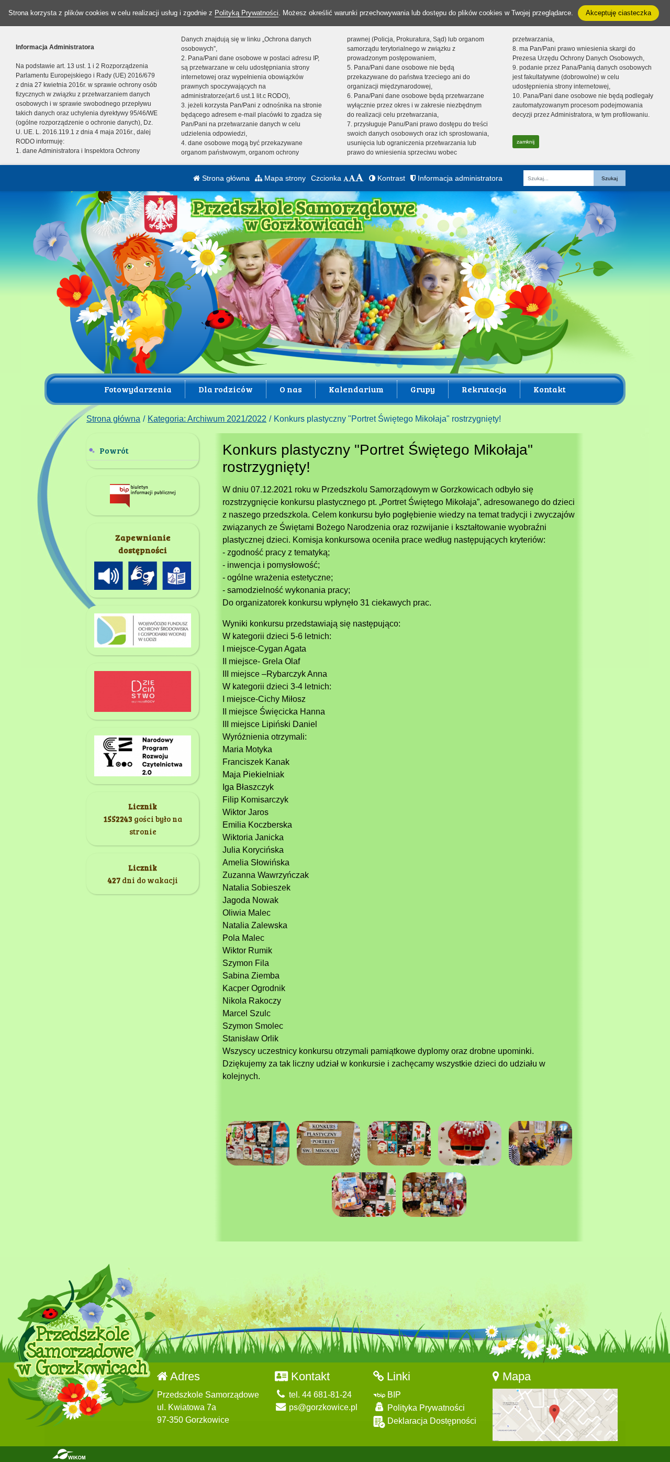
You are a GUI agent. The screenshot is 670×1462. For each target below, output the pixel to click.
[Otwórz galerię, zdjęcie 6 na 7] (364, 1194)
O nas (291, 388)
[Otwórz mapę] (555, 1414)
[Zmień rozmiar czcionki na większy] (352, 178)
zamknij (525, 142)
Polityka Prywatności (425, 1407)
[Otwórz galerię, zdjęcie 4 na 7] (470, 1143)
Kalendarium (356, 388)
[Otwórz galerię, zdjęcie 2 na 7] (329, 1143)
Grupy (422, 388)
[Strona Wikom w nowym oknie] (68, 1454)
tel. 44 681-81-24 (319, 1394)
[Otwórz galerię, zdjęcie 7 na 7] (434, 1194)
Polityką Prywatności (246, 13)
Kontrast (390, 178)
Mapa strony (284, 178)
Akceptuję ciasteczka (618, 13)
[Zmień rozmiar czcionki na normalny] (346, 178)
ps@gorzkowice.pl (322, 1407)
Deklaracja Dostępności (430, 1420)
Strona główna (225, 178)
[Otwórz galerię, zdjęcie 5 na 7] (541, 1143)
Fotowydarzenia (138, 388)
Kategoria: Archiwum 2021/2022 (207, 418)
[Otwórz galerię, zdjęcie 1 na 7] (258, 1143)
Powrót (114, 450)
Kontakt (549, 388)
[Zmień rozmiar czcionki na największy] (359, 178)
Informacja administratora (459, 178)
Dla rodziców (225, 388)
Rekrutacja (484, 388)
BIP (393, 1394)
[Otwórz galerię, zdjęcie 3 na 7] (399, 1143)
